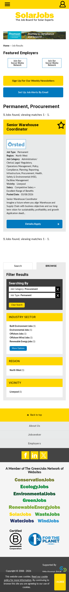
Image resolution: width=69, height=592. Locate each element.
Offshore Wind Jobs (21, 338)
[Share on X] (43, 455)
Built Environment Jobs (23, 326)
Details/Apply (33, 224)
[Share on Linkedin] (34, 455)
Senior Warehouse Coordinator (23, 127)
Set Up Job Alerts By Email (33, 92)
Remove (57, 289)
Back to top (36, 415)
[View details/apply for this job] (16, 144)
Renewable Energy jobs (22, 341)
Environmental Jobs (21, 330)
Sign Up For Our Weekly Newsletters (33, 81)
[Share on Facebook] (26, 455)
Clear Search (16, 305)
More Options (18, 348)
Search (18, 266)
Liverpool (16, 392)
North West (17, 370)
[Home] (34, 16)
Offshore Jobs (18, 334)
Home (6, 46)
